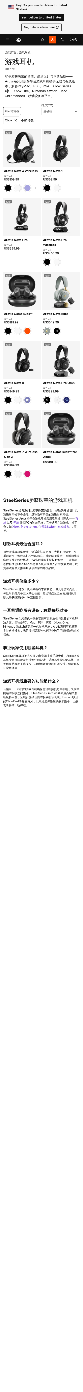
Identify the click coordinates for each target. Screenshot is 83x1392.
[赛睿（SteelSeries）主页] (18, 39)
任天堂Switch (47, 526)
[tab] (42, 39)
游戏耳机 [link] (24, 52)
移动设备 (63, 526)
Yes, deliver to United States (42, 17)
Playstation (29, 526)
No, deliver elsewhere (39, 27)
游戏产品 (11, 52)
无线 (16, 522)
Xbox (15, 526)
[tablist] (42, 39)
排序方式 (47, 105)
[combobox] (61, 111)
